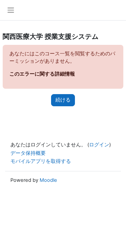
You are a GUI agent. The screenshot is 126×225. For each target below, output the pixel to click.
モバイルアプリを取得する (40, 161)
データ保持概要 (28, 153)
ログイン (99, 145)
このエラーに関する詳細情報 (42, 74)
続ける (63, 100)
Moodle (48, 180)
